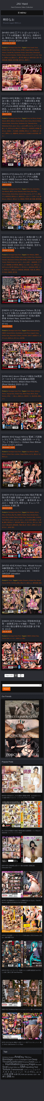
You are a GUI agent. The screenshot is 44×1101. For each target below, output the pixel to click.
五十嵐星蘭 (7, 265)
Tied (36, 1067)
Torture (6, 1069)
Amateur (11, 1057)
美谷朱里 (34, 396)
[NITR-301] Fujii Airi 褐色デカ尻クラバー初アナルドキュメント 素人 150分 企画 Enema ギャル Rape (21, 1043)
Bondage (7, 1059)
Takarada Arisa (32, 123)
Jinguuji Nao (10, 394)
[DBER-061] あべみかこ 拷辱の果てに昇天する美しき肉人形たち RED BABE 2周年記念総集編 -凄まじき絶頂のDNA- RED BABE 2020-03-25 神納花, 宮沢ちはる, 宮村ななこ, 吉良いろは (22, 242)
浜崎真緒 (21, 131)
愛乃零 (21, 57)
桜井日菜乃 (33, 57)
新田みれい (22, 196)
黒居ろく (27, 60)
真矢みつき (28, 131)
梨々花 (39, 57)
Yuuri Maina (5, 520)
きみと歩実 (26, 262)
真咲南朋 (35, 583)
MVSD (8, 583)
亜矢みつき (37, 454)
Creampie (23, 1060)
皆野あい (38, 270)
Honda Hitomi (20, 121)
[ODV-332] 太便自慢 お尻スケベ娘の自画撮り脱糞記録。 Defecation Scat (19, 866)
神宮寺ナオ (27, 396)
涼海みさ (9, 199)
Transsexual (17, 1069)
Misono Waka (36, 121)
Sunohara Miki (30, 517)
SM (22, 1066)
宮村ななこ (37, 265)
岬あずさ (18, 128)
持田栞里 (8, 196)
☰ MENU (22, 13)
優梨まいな (22, 265)
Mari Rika (34, 191)
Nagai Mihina (29, 50)
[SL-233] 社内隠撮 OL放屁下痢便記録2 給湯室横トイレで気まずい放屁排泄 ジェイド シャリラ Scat (22, 831)
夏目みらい (15, 57)
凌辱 (11, 1074)
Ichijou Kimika (14, 257)
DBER (37, 255)
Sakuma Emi (31, 260)
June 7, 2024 (7, 114)
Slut (18, 1067)
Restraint (38, 1064)
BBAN (36, 451)
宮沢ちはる (11, 128)
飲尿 (40, 583)
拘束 (22, 1074)
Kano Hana (28, 121)
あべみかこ (18, 262)
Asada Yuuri (34, 47)
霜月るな (21, 60)
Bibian (13, 121)
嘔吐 (18, 583)
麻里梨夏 (38, 199)
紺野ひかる (35, 525)
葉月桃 (15, 272)
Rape (32, 1064)
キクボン (13, 638)
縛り (4, 1076)
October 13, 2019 (8, 576)
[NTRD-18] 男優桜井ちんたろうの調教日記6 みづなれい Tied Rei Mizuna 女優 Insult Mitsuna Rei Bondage (21, 901)
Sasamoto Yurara (19, 52)
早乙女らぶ (25, 267)
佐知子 (30, 335)
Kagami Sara (35, 333)
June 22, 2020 (7, 508)
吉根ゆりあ (7, 57)
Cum (29, 1059)
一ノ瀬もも (14, 396)
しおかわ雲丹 (24, 126)
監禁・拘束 (37, 1074)
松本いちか (35, 196)
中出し (33, 1072)
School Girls (5, 638)
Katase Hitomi (13, 517)
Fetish (10, 580)
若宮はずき (22, 133)
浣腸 (28, 1074)
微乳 (5, 522)
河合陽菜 (15, 131)
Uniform (38, 517)
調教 (9, 1076)
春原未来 (32, 267)
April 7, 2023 (7, 184)
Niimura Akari (6, 123)
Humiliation (19, 333)
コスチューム (27, 1070)
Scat (5, 1066)
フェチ (15, 1072)
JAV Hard (22, 3)
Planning (24, 1064)
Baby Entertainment (33, 330)
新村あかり (25, 128)
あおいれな (16, 126)
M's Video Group (15, 50)
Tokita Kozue (11, 262)
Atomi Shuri (30, 391)
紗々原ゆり (28, 525)
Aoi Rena (33, 118)
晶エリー (29, 196)
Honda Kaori (6, 257)
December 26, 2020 (9, 387)
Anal (28, 47)
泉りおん (17, 338)
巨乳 (19, 1074)
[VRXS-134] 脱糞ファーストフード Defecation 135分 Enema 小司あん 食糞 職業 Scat (22, 936)
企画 (6, 1074)
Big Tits (14, 515)
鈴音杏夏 (15, 60)
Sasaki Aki (10, 52)
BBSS (8, 121)
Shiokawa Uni (23, 123)
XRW (8, 396)
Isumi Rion (26, 333)
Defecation (17, 1062)
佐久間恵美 (15, 265)
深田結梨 (4, 60)
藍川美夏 (32, 199)
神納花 (10, 60)
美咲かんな (8, 133)
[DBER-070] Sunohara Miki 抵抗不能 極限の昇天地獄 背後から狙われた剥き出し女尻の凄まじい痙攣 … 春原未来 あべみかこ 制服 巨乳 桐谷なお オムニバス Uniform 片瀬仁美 (22, 500)
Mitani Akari (26, 394)
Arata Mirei (36, 189)
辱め (23, 638)
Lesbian (17, 454)
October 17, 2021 (8, 250)
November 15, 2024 (9, 43)
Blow (29, 1057)
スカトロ (7, 1071)
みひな (28, 55)
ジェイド (36, 1070)
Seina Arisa (28, 52)
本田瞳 (37, 128)
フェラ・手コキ (24, 1072)
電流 (13, 527)
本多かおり (7, 270)
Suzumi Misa (23, 194)
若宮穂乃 (29, 133)
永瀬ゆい (9, 131)
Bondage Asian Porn (14, 47)
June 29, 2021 (7, 326)
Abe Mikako (30, 255)
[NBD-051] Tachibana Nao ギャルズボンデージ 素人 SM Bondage (22, 1009)
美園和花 (15, 133)
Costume (16, 1060)
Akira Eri (29, 189)
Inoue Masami (18, 191)
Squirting (29, 1067)
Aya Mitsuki (5, 191)
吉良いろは (29, 265)
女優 (15, 1074)
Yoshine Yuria (20, 55)
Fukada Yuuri (26, 515)
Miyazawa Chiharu (13, 260)
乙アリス (33, 55)
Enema (26, 1062)
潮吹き (32, 1074)
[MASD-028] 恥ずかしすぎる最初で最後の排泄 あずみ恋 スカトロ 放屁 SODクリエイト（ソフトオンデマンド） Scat (21, 796)
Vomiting (13, 583)
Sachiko (24, 335)
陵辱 (9, 527)
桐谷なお (26, 57)
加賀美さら (35, 335)
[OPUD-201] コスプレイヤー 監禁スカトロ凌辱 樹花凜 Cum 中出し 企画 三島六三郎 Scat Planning (21, 971)
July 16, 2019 (7, 631)
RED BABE (23, 260)
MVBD (23, 50)
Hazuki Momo (11, 333)
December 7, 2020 (8, 447)
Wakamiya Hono (7, 126)
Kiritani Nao (5, 50)
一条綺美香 (33, 262)
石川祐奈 (4, 272)
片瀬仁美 (32, 270)
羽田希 (27, 199)
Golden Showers (23, 580)
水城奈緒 (20, 270)
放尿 (25, 1074)
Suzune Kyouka (11, 55)
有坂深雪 (32, 128)
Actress (5, 1057)
